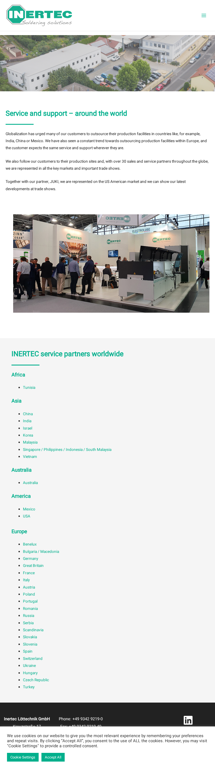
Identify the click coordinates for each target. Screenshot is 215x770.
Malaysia (30, 442)
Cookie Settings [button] (22, 757)
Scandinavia (33, 630)
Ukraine (29, 666)
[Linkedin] (188, 720)
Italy (26, 580)
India (27, 421)
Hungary (30, 673)
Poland (29, 594)
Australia (30, 483)
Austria (29, 587)
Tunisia (29, 387)
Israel (27, 428)
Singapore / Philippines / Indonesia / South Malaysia (67, 450)
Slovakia (30, 637)
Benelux (30, 544)
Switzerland (33, 659)
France (29, 573)
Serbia (28, 623)
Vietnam (30, 457)
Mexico (29, 509)
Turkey (28, 687)
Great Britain (33, 566)
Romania (30, 609)
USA (26, 516)
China (28, 414)
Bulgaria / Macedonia (41, 552)
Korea (28, 435)
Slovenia (30, 644)
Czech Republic (36, 680)
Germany (30, 559)
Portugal (30, 601)
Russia (28, 616)
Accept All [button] (53, 757)
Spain (27, 651)
